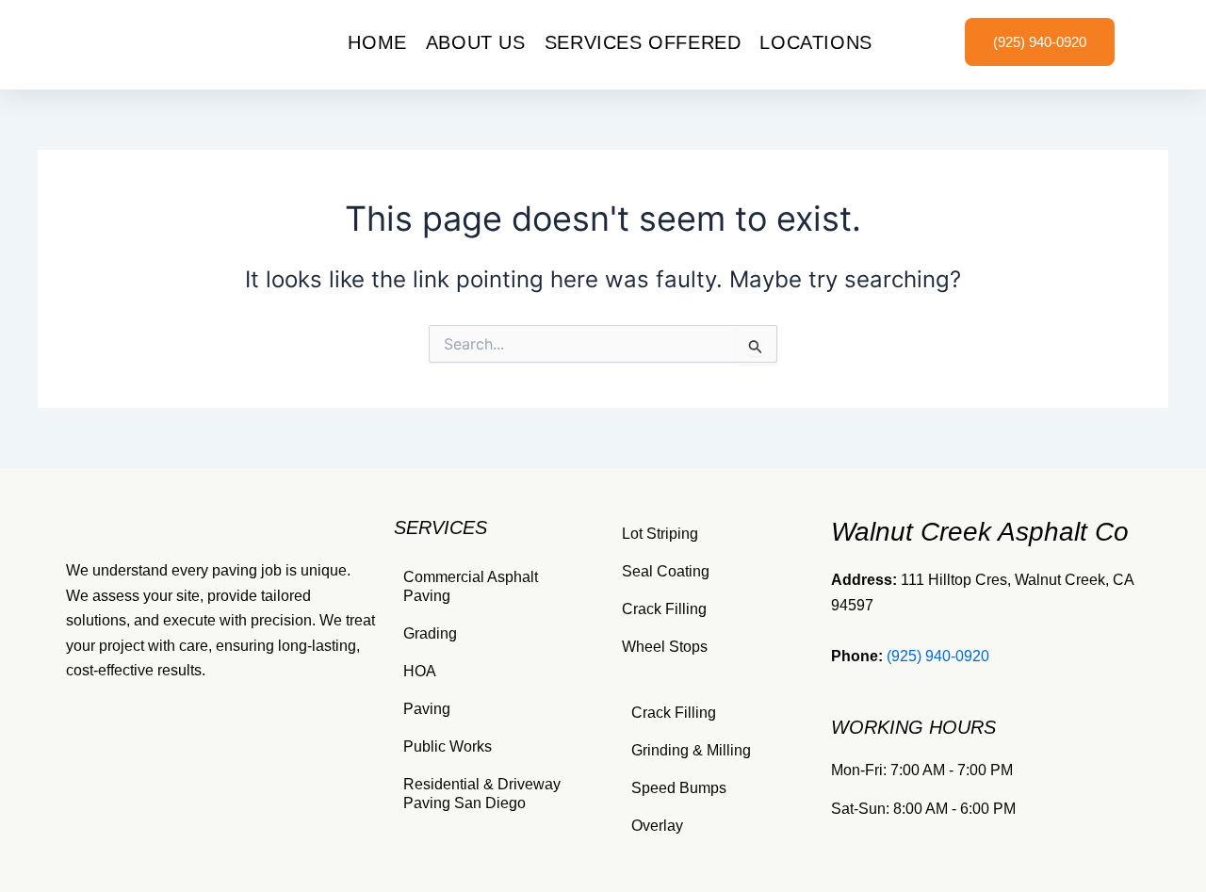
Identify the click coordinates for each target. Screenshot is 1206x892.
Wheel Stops (665, 647)
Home (377, 42)
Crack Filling (664, 609)
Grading (430, 633)
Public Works (447, 746)
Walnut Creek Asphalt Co (980, 531)
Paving (426, 709)
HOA (419, 671)
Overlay (657, 826)
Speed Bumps (678, 788)
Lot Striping (660, 534)
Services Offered (643, 42)
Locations (815, 42)
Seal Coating (665, 571)
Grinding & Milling (691, 750)
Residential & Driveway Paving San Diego (482, 793)
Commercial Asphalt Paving (470, 586)
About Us (476, 42)
